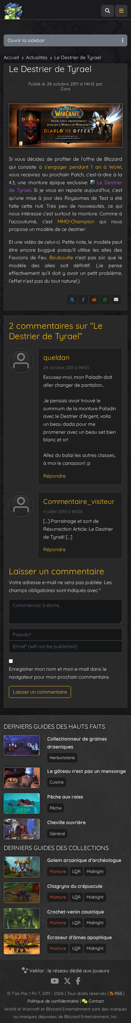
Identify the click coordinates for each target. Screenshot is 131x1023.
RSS (117, 993)
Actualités (37, 57)
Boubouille (61, 257)
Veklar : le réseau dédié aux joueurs (68, 970)
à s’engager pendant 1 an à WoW (80, 167)
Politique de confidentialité (53, 1001)
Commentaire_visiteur (79, 501)
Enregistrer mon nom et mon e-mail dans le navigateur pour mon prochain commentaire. (59, 673)
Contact (95, 1001)
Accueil (11, 57)
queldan (56, 357)
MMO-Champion (76, 221)
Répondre (54, 476)
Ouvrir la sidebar (26, 40)
